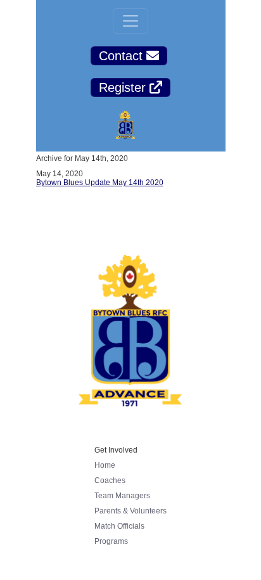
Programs (111, 541)
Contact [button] (122, 56)
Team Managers (122, 495)
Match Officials (119, 526)
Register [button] (124, 87)
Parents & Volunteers (130, 510)
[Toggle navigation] (130, 21)
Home (104, 465)
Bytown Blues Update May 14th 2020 (99, 182)
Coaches (109, 480)
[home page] (125, 126)
